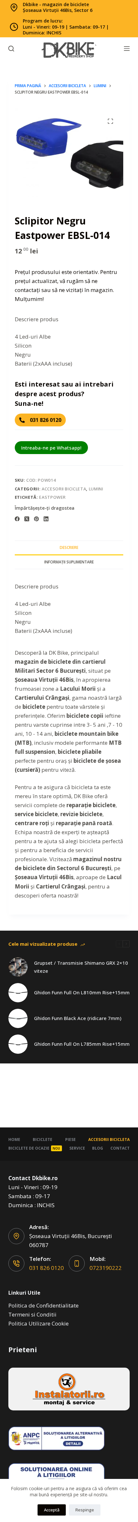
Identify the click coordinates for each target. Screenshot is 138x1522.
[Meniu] (127, 48)
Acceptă (51, 1510)
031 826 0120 (46, 1267)
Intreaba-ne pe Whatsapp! (51, 447)
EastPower (52, 497)
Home (14, 1139)
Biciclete (42, 1139)
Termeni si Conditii (32, 1314)
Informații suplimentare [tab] (69, 562)
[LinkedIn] (46, 518)
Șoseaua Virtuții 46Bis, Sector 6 (57, 10)
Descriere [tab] (69, 547)
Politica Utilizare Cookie (38, 1323)
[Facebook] (17, 518)
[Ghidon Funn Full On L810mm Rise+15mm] (18, 992)
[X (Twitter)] (26, 518)
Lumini (96, 489)
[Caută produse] (11, 48)
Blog (97, 1148)
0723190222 (106, 1267)
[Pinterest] (36, 518)
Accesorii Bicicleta (64, 489)
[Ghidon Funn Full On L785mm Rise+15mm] (18, 1044)
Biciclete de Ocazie (34, 1148)
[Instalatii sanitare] (69, 1389)
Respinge (84, 1510)
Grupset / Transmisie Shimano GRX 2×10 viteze (81, 967)
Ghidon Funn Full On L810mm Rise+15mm (82, 992)
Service (77, 1148)
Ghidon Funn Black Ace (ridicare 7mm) (77, 1018)
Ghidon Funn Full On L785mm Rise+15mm (82, 1044)
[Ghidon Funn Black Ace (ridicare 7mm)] (18, 1018)
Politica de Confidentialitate (43, 1305)
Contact (120, 1148)
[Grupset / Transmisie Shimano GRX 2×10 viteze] (18, 967)
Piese (70, 1139)
